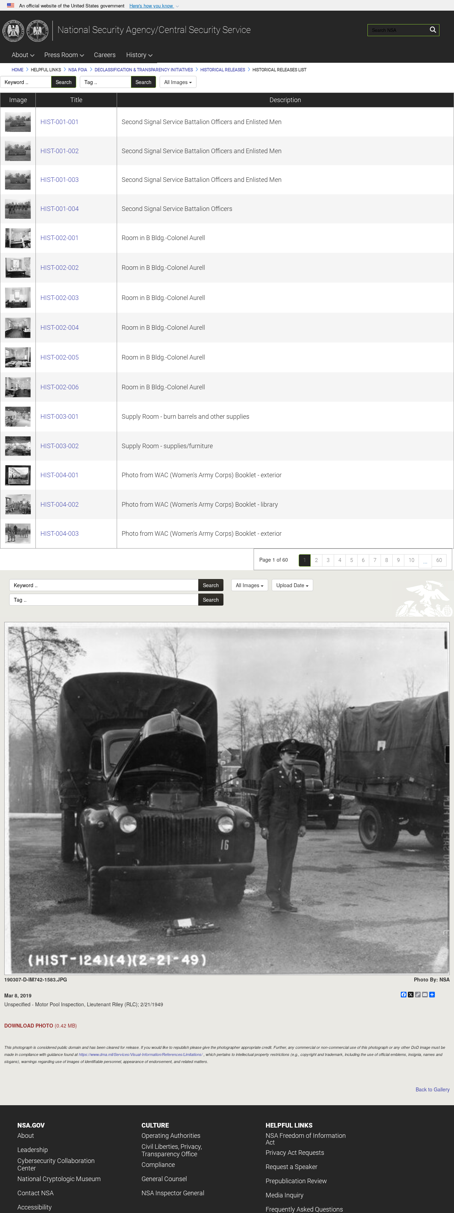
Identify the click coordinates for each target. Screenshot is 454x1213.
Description (285, 100)
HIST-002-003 (59, 297)
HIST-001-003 (59, 179)
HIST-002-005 (59, 357)
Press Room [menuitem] (61, 55)
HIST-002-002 (59, 267)
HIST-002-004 (59, 327)
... (425, 561)
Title (76, 100)
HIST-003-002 (59, 446)
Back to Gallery (433, 1089)
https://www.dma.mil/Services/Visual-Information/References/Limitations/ (141, 1054)
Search (64, 81)
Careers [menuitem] (105, 55)
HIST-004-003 (59, 533)
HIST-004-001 (59, 475)
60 (439, 560)
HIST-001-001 (59, 122)
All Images (176, 81)
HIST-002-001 (59, 237)
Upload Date (291, 585)
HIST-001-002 (59, 151)
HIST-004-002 (59, 504)
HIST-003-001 (59, 416)
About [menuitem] (20, 55)
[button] (155, 6)
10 (411, 560)
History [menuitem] (136, 55)
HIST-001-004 (59, 208)
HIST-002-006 (59, 387)
